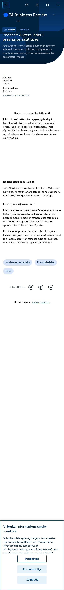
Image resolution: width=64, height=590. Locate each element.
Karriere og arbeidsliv (18, 262)
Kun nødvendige (32, 569)
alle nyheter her (41, 302)
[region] (32, 555)
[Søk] (26, 5)
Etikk (8, 271)
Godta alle (32, 579)
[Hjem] (5, 5)
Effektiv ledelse (45, 262)
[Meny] (58, 5)
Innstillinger (32, 559)
